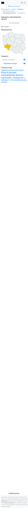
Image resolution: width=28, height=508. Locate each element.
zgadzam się (4, 500)
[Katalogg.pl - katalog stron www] (2, 3)
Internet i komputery (9, 11)
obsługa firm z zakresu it (13, 79)
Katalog (13, 9)
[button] (22, 2)
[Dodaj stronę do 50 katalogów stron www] (14, 6)
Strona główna (5, 9)
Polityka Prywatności (9, 502)
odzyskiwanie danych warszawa (12, 76)
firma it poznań (9, 72)
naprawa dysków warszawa (12, 70)
